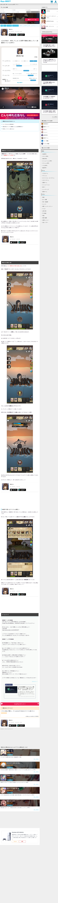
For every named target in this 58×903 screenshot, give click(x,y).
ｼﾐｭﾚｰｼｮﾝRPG (9, 25)
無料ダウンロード (31, 19)
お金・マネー (45, 222)
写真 (43, 215)
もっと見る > (55, 116)
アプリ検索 (29, 12)
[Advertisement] (20, 140)
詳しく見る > (36, 759)
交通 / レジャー (46, 220)
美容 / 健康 (45, 217)
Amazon (15, 841)
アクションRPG (46, 163)
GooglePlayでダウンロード (19, 703)
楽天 (22, 841)
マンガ (44, 208)
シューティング (46, 189)
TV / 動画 (44, 213)
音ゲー (44, 187)
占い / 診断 (45, 199)
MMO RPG (45, 158)
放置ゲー (29, 25)
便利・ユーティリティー (48, 206)
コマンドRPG (45, 156)
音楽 (43, 197)
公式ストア (35, 681)
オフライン (37, 25)
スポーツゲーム (46, 180)
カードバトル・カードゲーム (48, 177)
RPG (1, 25)
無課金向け (21, 25)
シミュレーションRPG (47, 160)
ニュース (44, 204)
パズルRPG (45, 165)
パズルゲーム (45, 173)
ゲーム (5, 25)
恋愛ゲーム (45, 182)
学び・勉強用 (45, 201)
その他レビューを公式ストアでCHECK (32, 716)
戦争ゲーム (45, 191)
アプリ (43, 194)
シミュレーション (15, 25)
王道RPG (44, 154)
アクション (45, 175)
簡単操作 (25, 25)
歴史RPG (44, 167)
